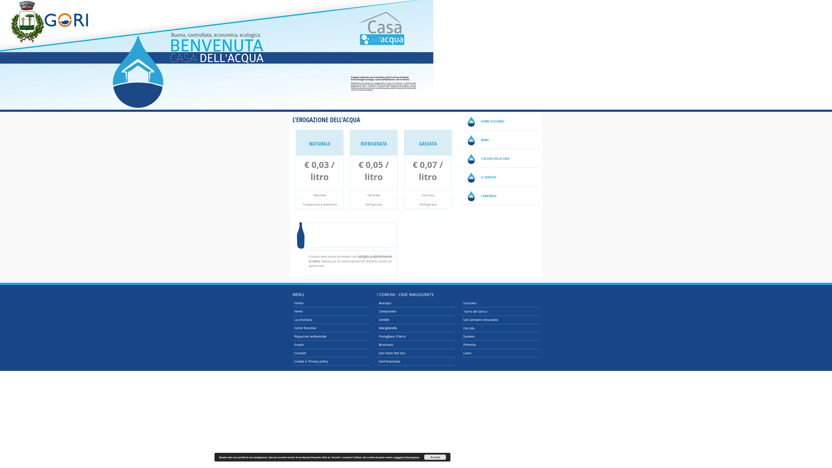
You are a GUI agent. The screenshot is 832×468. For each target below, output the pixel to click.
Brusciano (386, 344)
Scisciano (469, 303)
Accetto (435, 457)
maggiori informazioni (406, 457)
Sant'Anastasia (389, 361)
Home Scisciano (492, 121)
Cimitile (384, 319)
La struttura (303, 319)
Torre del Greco (475, 311)
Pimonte (469, 344)
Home (299, 303)
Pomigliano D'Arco (392, 336)
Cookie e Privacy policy (311, 361)
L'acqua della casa (495, 158)
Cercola (468, 328)
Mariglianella (388, 328)
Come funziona (305, 328)
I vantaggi (488, 195)
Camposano (387, 311)
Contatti (300, 353)
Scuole (299, 344)
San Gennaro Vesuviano (480, 319)
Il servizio (488, 177)
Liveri (467, 353)
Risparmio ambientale (310, 336)
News (485, 140)
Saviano (468, 336)
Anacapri (385, 303)
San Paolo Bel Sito (392, 353)
